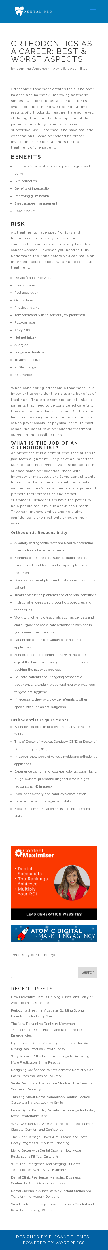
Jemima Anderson (33, 69)
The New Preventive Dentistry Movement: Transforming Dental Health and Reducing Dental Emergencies (49, 1029)
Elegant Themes (69, 1237)
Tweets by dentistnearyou (35, 955)
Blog (84, 69)
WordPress (70, 1243)
